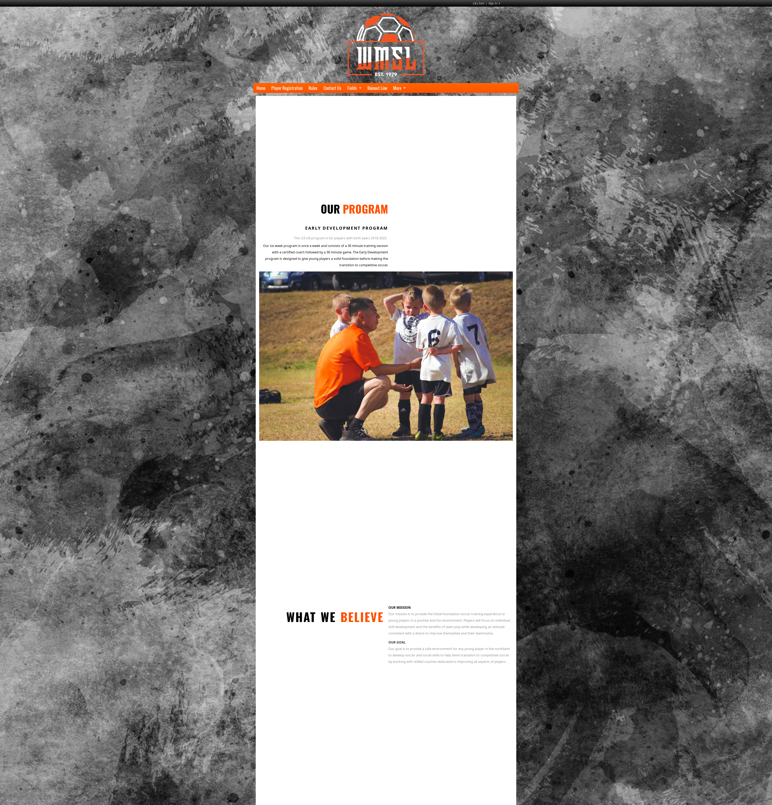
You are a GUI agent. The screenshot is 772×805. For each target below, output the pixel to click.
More (397, 88)
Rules (313, 88)
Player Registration (287, 88)
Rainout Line (377, 88)
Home (261, 88)
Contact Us (332, 88)
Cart (478, 3)
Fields (352, 88)
